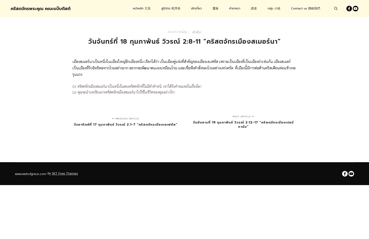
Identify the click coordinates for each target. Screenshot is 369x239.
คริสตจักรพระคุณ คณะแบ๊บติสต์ (32, 8)
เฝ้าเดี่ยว (196, 31)
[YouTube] (355, 8)
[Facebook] (349, 8)
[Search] (336, 8)
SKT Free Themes (65, 173)
